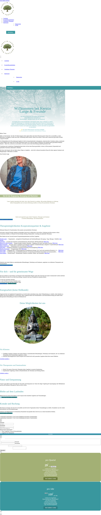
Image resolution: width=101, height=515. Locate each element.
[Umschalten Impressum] (100, 73)
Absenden (3, 450)
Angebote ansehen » (5, 358)
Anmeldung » (11, 32)
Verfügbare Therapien (8, 21)
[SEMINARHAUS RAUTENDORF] (7, 15)
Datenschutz (18, 24)
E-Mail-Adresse (4, 445)
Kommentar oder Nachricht (6, 449)
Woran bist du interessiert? (6, 429)
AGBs (16, 25)
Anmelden (50, 434)
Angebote (5, 18)
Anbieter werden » (4, 373)
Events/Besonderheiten (8, 19)
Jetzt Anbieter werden (50, 478)
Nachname (2, 425)
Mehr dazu (46, 241)
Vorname (2, 422)
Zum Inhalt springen (4, 0)
